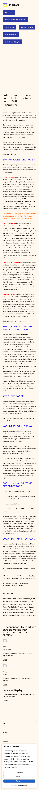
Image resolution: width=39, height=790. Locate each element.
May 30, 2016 (7, 649)
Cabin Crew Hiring (27, 27)
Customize (19, 772)
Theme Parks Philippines (11, 615)
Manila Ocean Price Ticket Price (21, 610)
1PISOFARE (14, 5)
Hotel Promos (9, 27)
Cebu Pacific (9, 12)
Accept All (19, 781)
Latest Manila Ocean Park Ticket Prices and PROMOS (17, 98)
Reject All (19, 777)
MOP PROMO (7, 612)
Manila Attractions (26, 601)
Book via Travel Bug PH (12, 42)
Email (5, 733)
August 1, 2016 (7, 674)
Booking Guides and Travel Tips (15, 19)
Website (5, 742)
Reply (5, 659)
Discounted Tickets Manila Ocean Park (16, 599)
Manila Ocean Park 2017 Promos (14, 604)
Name (5, 724)
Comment (6, 701)
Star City (32, 576)
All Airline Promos (10, 34)
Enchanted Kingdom (16, 578)
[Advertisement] (19, 69)
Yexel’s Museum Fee (28, 615)
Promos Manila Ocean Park (23, 612)
